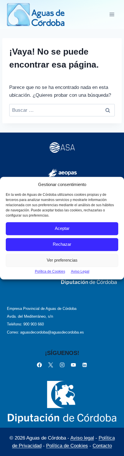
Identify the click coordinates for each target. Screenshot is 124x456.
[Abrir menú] (111, 14)
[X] (51, 365)
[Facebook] (39, 365)
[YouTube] (73, 365)
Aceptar (62, 228)
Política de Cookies (50, 271)
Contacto (102, 445)
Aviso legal (82, 438)
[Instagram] (62, 365)
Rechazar (62, 244)
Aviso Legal (80, 271)
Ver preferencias (62, 260)
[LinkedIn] (84, 365)
